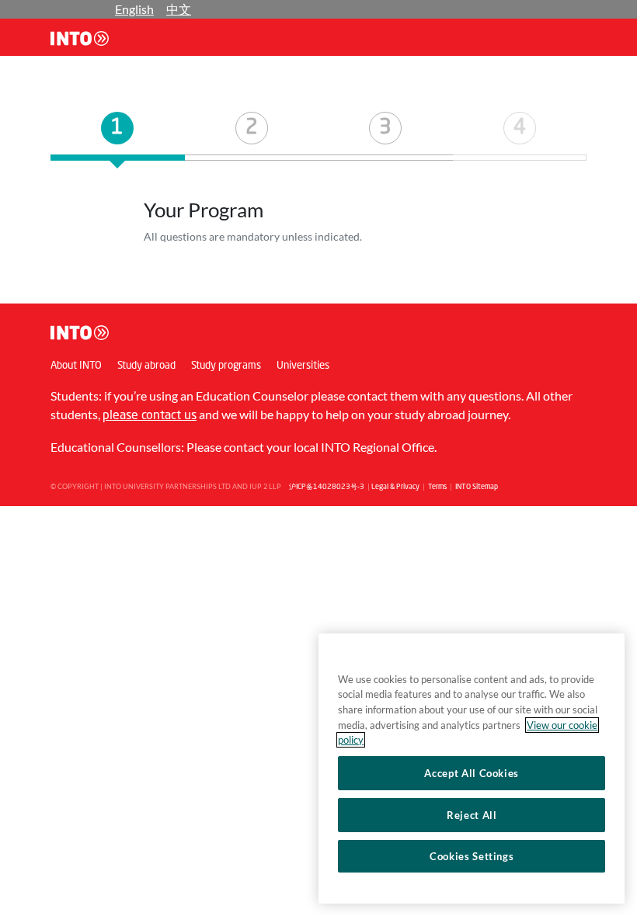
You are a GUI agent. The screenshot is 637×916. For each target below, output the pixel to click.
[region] (471, 768)
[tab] (117, 136)
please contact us (150, 416)
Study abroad (146, 366)
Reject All (472, 815)
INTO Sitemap (476, 487)
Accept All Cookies (471, 773)
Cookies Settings (472, 856)
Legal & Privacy (395, 487)
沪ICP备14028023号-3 (326, 487)
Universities (303, 366)
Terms (437, 487)
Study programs (226, 366)
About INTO (76, 366)
